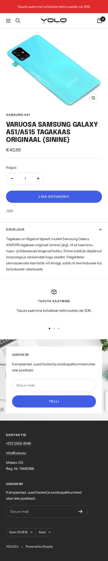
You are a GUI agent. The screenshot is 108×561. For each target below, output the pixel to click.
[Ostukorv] (99, 20)
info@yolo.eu (16, 453)
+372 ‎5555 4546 (18, 443)
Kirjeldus (15, 229)
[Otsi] (18, 20)
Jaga (9, 210)
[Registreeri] (80, 511)
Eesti (42, 532)
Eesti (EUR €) (18, 532)
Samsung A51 (18, 115)
